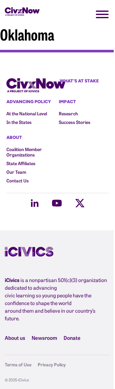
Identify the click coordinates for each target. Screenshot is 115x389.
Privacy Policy (52, 364)
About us (15, 337)
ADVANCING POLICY (28, 101)
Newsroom (44, 337)
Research (68, 113)
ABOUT (14, 137)
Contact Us (17, 180)
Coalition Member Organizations (24, 152)
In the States (19, 122)
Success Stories (74, 122)
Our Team (16, 172)
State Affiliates (20, 163)
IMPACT (67, 101)
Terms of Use (18, 364)
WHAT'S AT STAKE (79, 80)
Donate (72, 337)
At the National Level (26, 113)
